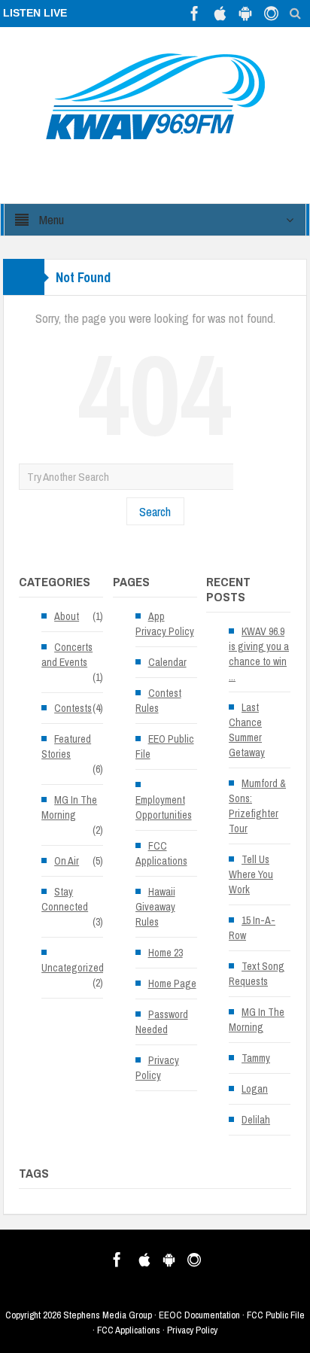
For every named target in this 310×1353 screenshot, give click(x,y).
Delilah (256, 1119)
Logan (255, 1089)
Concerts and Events (67, 654)
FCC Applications (161, 853)
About (66, 616)
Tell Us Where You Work (251, 874)
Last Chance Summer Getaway (247, 730)
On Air (66, 861)
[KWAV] (155, 95)
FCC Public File (276, 1315)
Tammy (256, 1058)
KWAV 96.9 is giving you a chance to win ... (259, 654)
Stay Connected (64, 899)
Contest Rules (158, 700)
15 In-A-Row (252, 928)
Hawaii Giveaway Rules (155, 907)
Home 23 (165, 952)
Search (155, 511)
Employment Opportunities (163, 807)
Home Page (172, 983)
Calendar (167, 662)
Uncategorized (72, 967)
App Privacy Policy (164, 624)
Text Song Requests (256, 973)
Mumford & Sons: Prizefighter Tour (257, 806)
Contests (73, 708)
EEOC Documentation (199, 1315)
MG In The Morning (69, 807)
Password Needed (161, 1022)
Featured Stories (66, 746)
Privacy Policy (157, 1068)
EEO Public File (164, 746)
